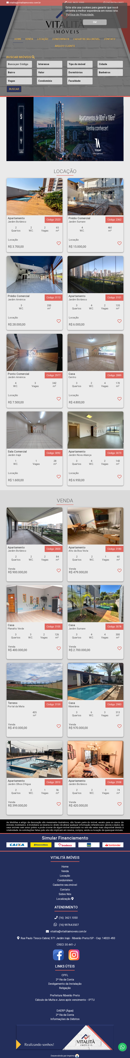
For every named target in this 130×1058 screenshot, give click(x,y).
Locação (42, 39)
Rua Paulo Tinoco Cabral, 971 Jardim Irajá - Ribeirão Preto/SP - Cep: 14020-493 (67, 938)
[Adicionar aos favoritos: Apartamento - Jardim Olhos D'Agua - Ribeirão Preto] (59, 804)
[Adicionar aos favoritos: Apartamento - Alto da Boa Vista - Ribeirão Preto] (119, 571)
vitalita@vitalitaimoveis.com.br (67, 931)
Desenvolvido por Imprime (63, 1056)
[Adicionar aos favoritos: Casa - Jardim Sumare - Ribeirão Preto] (119, 649)
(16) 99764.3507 (114, 2)
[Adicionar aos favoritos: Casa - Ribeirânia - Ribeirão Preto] (119, 726)
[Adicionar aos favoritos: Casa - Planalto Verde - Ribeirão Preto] (59, 649)
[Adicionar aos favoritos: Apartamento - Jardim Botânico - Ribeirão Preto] (59, 244)
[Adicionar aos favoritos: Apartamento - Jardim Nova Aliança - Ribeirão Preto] (119, 477)
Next (111, 129)
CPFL (65, 975)
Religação (65, 988)
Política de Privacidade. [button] (80, 14)
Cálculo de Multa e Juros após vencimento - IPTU (65, 999)
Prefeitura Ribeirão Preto (65, 995)
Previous (18, 129)
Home (65, 866)
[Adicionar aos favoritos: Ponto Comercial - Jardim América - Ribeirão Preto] (59, 399)
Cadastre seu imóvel (65, 884)
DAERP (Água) (65, 1010)
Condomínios (60, 39)
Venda (29, 39)
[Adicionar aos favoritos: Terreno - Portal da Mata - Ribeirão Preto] (59, 726)
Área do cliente (65, 46)
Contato (109, 39)
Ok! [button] (95, 22)
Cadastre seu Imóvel (86, 39)
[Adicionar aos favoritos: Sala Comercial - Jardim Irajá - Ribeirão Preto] (59, 477)
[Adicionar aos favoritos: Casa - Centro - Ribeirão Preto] (119, 399)
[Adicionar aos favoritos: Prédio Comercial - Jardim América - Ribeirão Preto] (59, 321)
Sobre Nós (65, 894)
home (18, 39)
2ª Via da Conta (65, 979)
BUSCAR (14, 89)
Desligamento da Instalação (65, 983)
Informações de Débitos (65, 1019)
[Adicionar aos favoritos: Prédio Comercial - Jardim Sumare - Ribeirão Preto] (119, 244)
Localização (63, 898)
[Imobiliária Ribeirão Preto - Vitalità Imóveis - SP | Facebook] (60, 959)
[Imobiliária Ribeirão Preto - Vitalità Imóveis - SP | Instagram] (73, 959)
